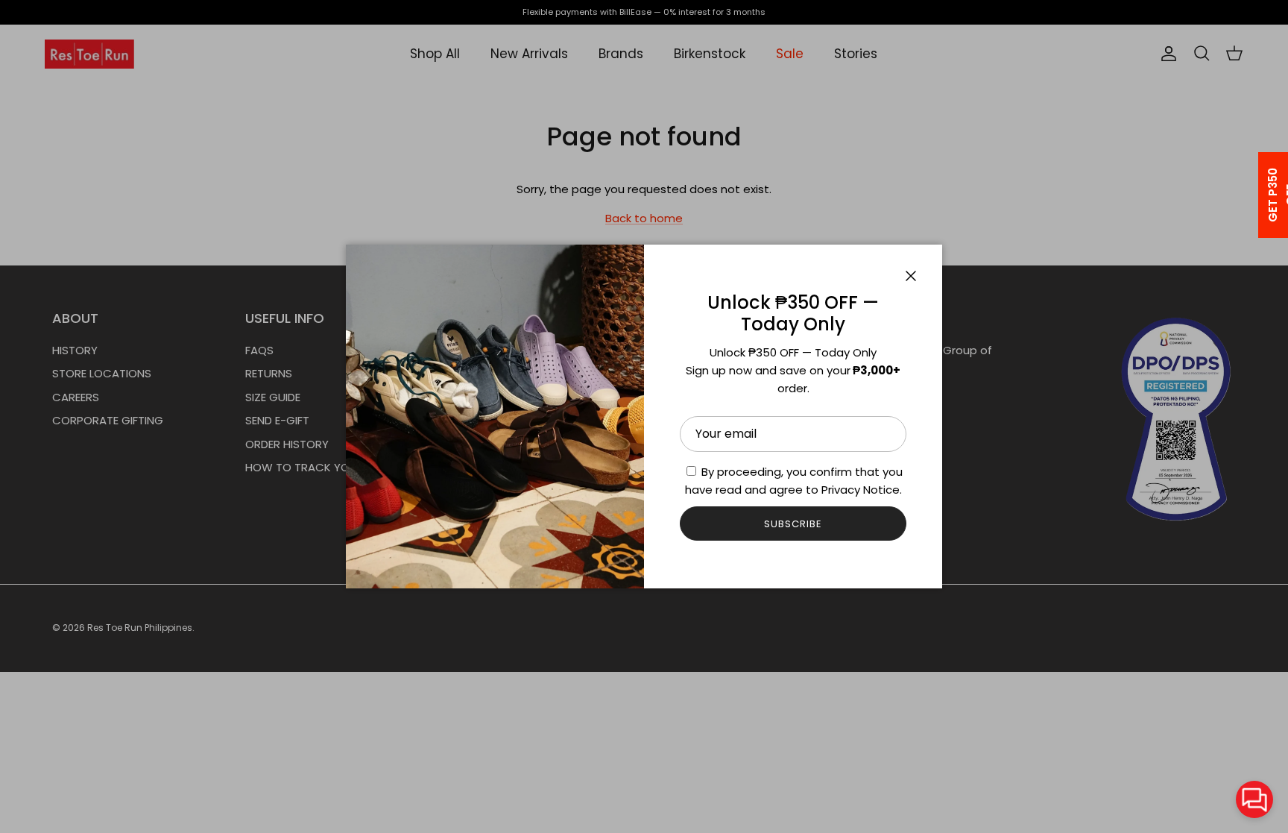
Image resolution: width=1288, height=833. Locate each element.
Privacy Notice (860, 489)
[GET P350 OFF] (1253, 195)
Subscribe (793, 524)
